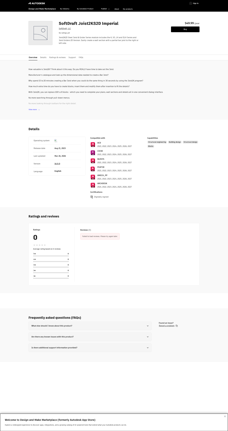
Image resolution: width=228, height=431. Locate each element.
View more (33, 109)
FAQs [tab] (81, 57)
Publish (104, 9)
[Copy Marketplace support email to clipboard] (177, 326)
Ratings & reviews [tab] (57, 57)
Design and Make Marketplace (42, 8)
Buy (185, 29)
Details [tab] (43, 57)
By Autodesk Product (85, 9)
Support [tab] (72, 57)
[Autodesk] (36, 3)
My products (128, 9)
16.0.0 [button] (57, 163)
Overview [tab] (33, 57)
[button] (90, 326)
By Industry (64, 9)
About (116, 9)
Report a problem (166, 325)
